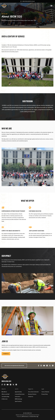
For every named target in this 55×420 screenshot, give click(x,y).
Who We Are (4, 391)
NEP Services (25, 416)
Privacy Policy (44, 394)
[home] (4, 6)
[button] (51, 5)
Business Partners (32, 394)
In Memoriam (5, 399)
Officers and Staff (5, 394)
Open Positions (18, 401)
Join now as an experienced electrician (14, 365)
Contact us (6, 353)
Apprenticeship (18, 391)
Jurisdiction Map (5, 396)
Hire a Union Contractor (33, 391)
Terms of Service (45, 391)
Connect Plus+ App (34, 416)
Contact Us (30, 396)
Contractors (17, 396)
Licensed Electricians (19, 394)
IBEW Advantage (18, 399)
